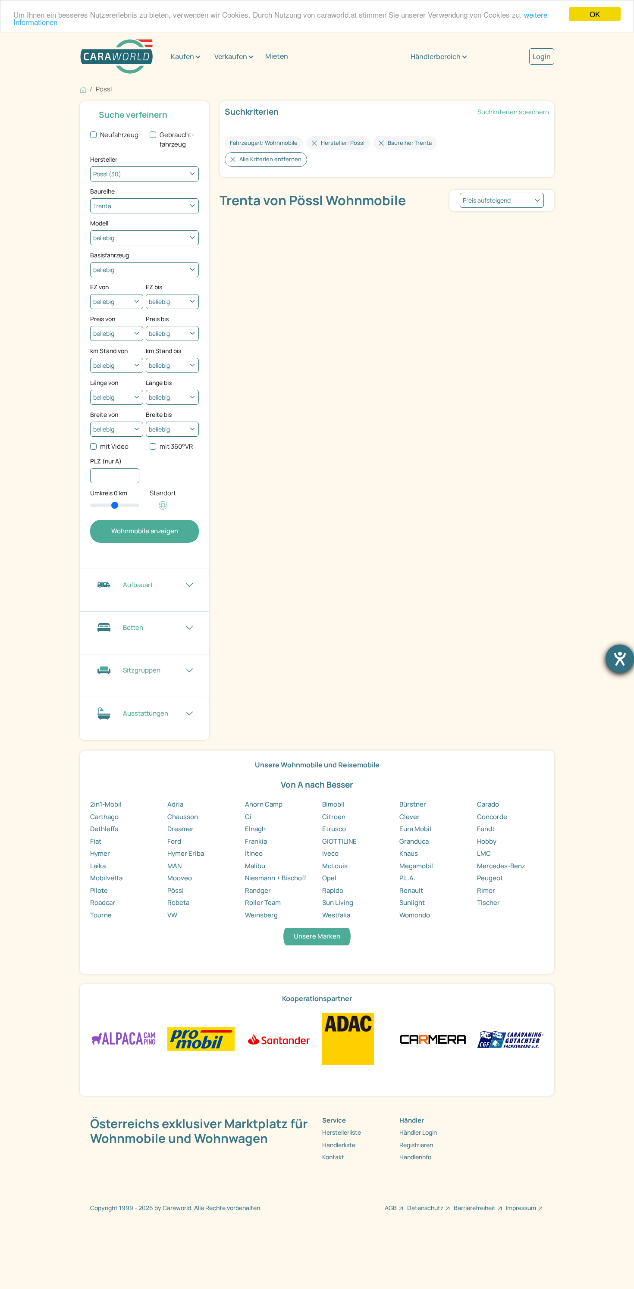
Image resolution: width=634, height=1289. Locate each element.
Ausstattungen (145, 713)
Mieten (276, 56)
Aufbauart (138, 584)
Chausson (182, 816)
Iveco (330, 853)
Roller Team (263, 902)
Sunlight (412, 902)
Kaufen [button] (182, 56)
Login (542, 56)
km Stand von (109, 351)
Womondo (414, 915)
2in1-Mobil (106, 804)
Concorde (492, 816)
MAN (174, 865)
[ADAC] (348, 1038)
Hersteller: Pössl (342, 143)
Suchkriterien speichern (513, 111)
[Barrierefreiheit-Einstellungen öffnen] (620, 658)
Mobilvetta (106, 877)
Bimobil (333, 804)
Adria (175, 804)
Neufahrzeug (119, 134)
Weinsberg (261, 915)
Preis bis (157, 319)
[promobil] (200, 1038)
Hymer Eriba (185, 853)
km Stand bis (163, 351)
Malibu (255, 865)
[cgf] (510, 1038)
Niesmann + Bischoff (275, 877)
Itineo (254, 853)
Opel (329, 877)
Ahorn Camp (263, 804)
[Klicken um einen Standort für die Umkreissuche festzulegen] (163, 509)
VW (172, 915)
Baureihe (102, 191)
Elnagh (255, 828)
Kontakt (333, 1157)
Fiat (95, 841)
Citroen (333, 816)
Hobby (486, 841)
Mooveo (179, 877)
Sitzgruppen (141, 670)
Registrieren (416, 1145)
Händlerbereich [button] (436, 56)
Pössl (175, 890)
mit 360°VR (176, 446)
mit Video (114, 446)
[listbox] (502, 200)
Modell (99, 223)
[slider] (114, 505)
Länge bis (159, 383)
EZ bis (154, 287)
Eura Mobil (415, 828)
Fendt (486, 828)
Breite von (104, 414)
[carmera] (432, 1038)
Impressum (521, 1208)
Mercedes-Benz (501, 865)
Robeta (178, 902)
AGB (391, 1208)
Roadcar (102, 902)
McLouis (335, 865)
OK (595, 14)
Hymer (100, 853)
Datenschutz (425, 1208)
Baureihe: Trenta (410, 143)
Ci (248, 816)
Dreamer (180, 828)
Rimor (486, 890)
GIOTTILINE (339, 841)
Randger (258, 890)
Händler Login (418, 1132)
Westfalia (336, 915)
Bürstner (412, 804)
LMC (484, 853)
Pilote (99, 890)
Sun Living (337, 902)
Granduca (414, 841)
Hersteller (103, 159)
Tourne (101, 915)
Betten (133, 627)
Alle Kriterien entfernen (270, 159)
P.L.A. (407, 877)
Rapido (332, 890)
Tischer (488, 902)
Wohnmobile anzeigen (144, 530)
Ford (174, 841)
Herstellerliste (341, 1132)
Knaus (408, 853)
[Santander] (278, 1038)
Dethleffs (104, 828)
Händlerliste (338, 1145)
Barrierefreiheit (475, 1208)
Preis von (102, 319)
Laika (98, 865)
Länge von (104, 383)
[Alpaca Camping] (123, 1038)
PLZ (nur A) (106, 461)
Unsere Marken (317, 936)
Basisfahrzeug (109, 255)
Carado (488, 804)
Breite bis (159, 414)
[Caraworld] (116, 56)
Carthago (104, 816)
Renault (411, 890)
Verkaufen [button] (230, 56)
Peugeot (490, 877)
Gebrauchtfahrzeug (177, 139)
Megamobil (416, 865)
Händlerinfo (415, 1157)
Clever (409, 816)
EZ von (99, 287)
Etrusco (334, 828)
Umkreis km (108, 493)
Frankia (256, 841)
